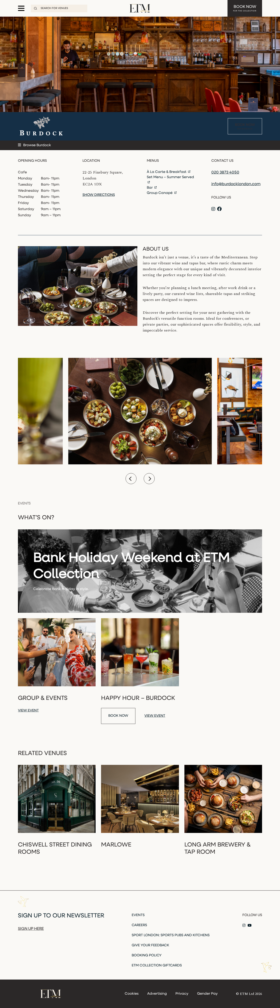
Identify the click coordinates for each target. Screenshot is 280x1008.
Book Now (244, 8)
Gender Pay (207, 994)
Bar (150, 188)
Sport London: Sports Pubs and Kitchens (171, 935)
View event (28, 710)
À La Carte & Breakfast (167, 172)
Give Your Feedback (150, 945)
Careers (139, 925)
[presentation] (131, 478)
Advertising (157, 994)
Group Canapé (160, 193)
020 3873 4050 (225, 173)
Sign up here (31, 929)
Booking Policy (147, 955)
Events (138, 915)
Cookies (131, 994)
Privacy (181, 994)
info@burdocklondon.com (236, 184)
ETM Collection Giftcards (157, 965)
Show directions (98, 195)
